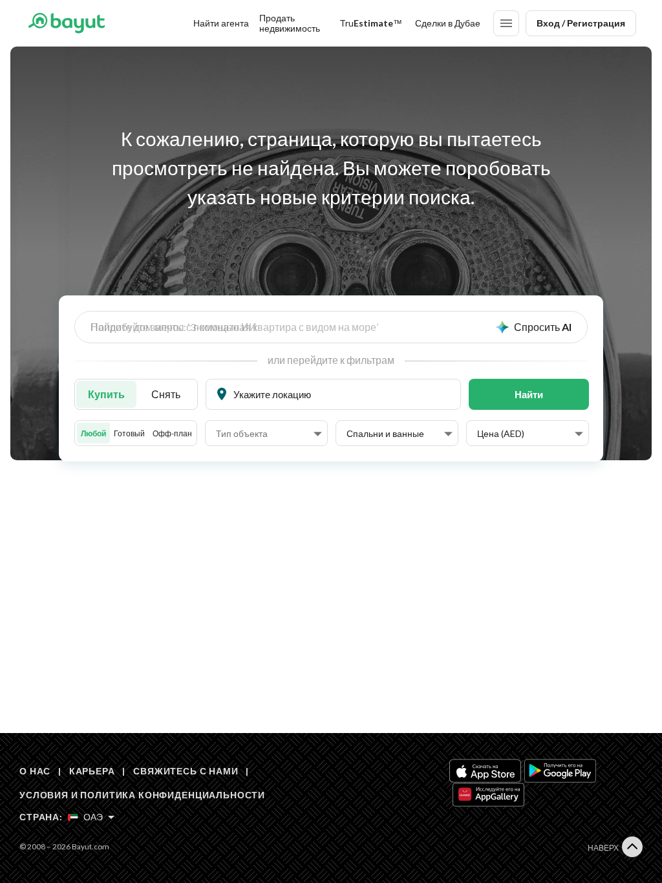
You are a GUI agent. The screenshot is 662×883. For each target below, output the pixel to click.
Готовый (129, 433)
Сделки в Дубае (447, 22)
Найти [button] (529, 394)
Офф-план (172, 433)
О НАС (34, 770)
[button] (269, 434)
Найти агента (221, 22)
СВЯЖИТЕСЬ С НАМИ (185, 770)
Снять (165, 394)
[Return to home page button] (66, 23)
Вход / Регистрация (581, 22)
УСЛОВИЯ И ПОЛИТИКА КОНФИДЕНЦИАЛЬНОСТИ (142, 794)
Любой (93, 433)
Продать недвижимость (289, 23)
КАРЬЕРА (92, 770)
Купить (106, 394)
